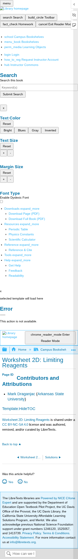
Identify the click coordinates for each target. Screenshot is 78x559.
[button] (15, 270)
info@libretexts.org (22, 542)
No (26, 482)
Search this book (11, 80)
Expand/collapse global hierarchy (7, 349)
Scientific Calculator (22, 239)
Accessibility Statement (18, 537)
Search (9, 554)
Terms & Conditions (56, 533)
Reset (7, 124)
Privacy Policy (31, 533)
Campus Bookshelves (55, 349)
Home (22, 349)
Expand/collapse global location (73, 348)
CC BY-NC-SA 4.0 (15, 424)
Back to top (10, 444)
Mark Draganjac (21, 394)
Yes (10, 482)
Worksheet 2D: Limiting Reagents (26, 420)
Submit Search (13, 94)
